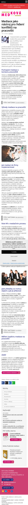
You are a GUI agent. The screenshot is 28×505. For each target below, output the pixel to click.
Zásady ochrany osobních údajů (17, 263)
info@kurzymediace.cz (10, 482)
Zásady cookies (6, 263)
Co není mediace (20, 102)
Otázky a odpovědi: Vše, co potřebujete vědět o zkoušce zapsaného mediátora (13, 426)
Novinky (6, 399)
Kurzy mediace (8, 391)
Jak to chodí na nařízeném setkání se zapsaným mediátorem (12, 421)
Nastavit (14, 260)
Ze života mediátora (9, 406)
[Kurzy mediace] (11, 13)
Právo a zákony (8, 401)
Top (26, 502)
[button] (26, 2)
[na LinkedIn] (6, 491)
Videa (5, 404)
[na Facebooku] (12, 491)
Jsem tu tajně (14, 256)
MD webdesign (9, 502)
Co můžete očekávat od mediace (12, 331)
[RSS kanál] (3, 491)
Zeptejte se (6, 487)
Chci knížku (14, 439)
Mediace (11, 33)
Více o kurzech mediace (10, 372)
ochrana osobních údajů (7, 500)
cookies (16, 500)
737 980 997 (7, 484)
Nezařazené (7, 396)
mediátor (22, 76)
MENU (3, 2)
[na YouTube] (9, 491)
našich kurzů (16, 369)
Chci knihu (7, 462)
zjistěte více (17, 7)
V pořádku (14, 252)
